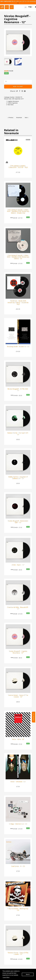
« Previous (10, 117)
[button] (30, 7)
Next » (26, 117)
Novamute (19, 117)
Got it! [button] (28, 974)
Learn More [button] (6, 977)
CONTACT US (33, 717)
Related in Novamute (11, 131)
